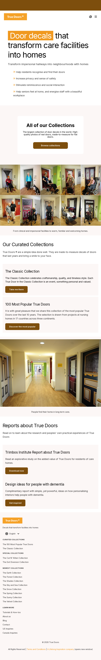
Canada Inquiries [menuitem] (10, 633)
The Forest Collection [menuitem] (12, 577)
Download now (16, 471)
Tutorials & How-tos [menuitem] (12, 612)
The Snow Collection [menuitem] (12, 589)
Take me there (16, 289)
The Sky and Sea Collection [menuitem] (15, 585)
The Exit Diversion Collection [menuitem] (16, 562)
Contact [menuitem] (6, 624)
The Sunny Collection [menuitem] (12, 597)
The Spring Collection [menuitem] (12, 593)
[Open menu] (95, 16)
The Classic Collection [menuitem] (13, 548)
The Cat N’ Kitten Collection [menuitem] (15, 558)
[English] (90, 16)
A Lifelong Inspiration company (60, 649)
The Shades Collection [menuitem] (13, 581)
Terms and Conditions (36, 649)
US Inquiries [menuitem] (8, 628)
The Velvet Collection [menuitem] (12, 601)
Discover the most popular (22, 326)
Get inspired (15, 503)
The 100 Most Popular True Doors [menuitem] (18, 544)
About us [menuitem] (7, 616)
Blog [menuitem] (5, 620)
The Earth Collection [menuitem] (12, 573)
